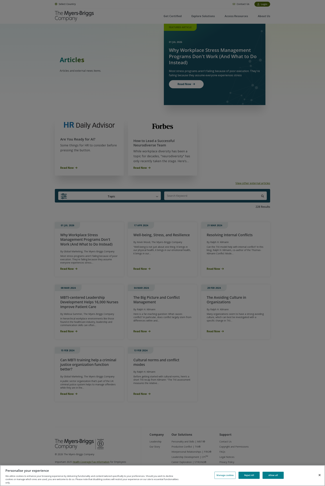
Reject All (249, 475)
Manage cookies (225, 475)
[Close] (319, 475)
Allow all (273, 475)
